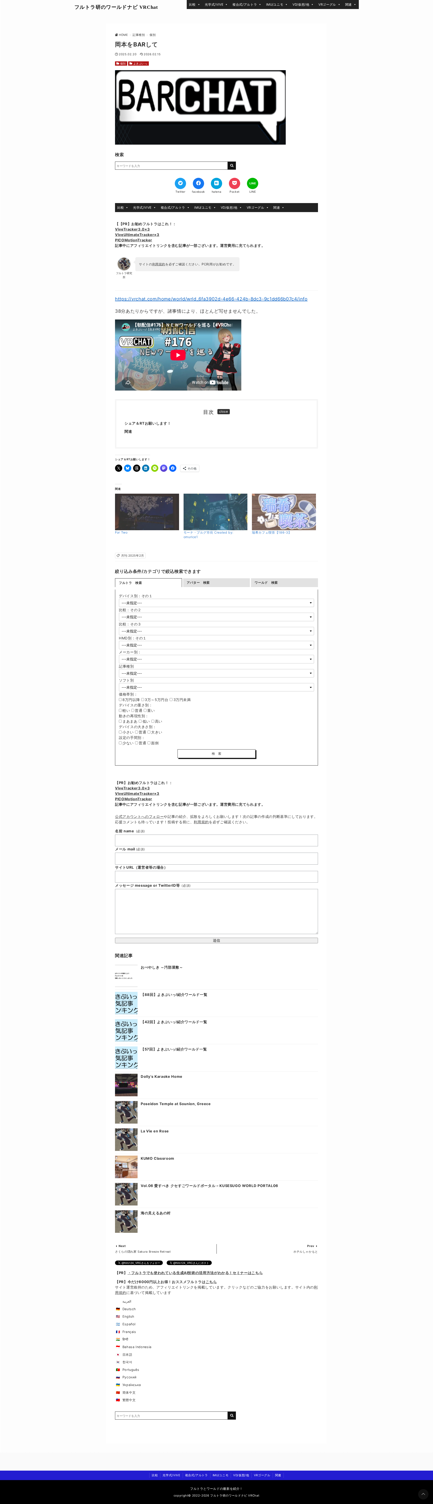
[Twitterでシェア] (180, 183)
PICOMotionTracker (133, 240)
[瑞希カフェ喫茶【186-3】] (284, 512)
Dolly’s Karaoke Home (161, 1076)
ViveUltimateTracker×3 (137, 234)
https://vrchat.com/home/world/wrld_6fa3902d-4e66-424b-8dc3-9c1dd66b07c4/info (211, 299)
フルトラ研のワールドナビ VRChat (116, 7)
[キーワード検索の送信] (232, 166)
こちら (211, 1282)
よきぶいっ (140, 63)
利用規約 (159, 264)
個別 (123, 63)
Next (122, 1246)
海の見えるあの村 (156, 1213)
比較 (192, 4)
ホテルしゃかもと (305, 1251)
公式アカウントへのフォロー (139, 816)
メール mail (130, 849)
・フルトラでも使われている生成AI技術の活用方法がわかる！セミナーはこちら (195, 1272)
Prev (310, 1246)
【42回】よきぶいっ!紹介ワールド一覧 (174, 1022)
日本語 (127, 1354)
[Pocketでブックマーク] (234, 183)
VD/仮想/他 (301, 4)
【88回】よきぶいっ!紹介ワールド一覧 (174, 994)
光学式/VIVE (214, 4)
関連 (348, 4)
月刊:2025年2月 (132, 555)
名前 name (130, 831)
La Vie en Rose (155, 1131)
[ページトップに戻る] (423, 1494)
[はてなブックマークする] (216, 183)
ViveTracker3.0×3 (132, 229)
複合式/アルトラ (245, 4)
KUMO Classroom (157, 1158)
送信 (216, 940)
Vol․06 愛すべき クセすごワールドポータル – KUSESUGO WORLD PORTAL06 (209, 1185)
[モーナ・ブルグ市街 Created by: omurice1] (216, 512)
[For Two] (147, 512)
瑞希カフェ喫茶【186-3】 (271, 532)
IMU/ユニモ (274, 4)
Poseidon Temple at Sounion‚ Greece (176, 1103)
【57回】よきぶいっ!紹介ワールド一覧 (174, 1049)
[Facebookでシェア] (198, 183)
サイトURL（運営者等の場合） (141, 867)
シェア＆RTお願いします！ (147, 423)
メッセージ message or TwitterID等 (153, 885)
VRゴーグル (327, 4)
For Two (121, 532)
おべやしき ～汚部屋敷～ (162, 967)
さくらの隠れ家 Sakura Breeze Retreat (143, 1251)
